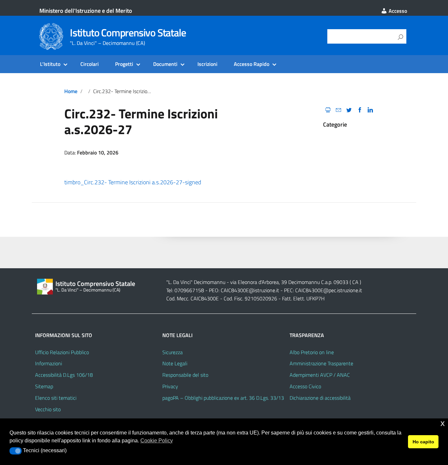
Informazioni (48, 363)
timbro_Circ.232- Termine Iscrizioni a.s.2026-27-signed (132, 182)
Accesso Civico (305, 386)
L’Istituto (50, 64)
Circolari (89, 64)
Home (70, 91)
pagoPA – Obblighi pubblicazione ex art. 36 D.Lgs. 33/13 (223, 398)
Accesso (397, 11)
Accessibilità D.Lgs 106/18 (64, 375)
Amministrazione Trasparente (321, 363)
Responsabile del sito (185, 375)
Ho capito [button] (423, 441)
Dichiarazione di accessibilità (320, 398)
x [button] (442, 423)
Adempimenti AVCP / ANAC (320, 375)
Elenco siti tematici (55, 398)
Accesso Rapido (251, 64)
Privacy (170, 386)
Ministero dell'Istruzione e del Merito (85, 10)
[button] (16, 451)
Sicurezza (172, 352)
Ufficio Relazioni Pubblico (62, 352)
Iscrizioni (207, 64)
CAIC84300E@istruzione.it (250, 290)
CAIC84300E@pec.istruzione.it (328, 290)
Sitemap (44, 386)
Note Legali (174, 363)
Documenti (165, 64)
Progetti (124, 64)
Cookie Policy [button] (156, 440)
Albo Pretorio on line (312, 352)
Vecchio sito (48, 409)
